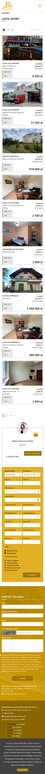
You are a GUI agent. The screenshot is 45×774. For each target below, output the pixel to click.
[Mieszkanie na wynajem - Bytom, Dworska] (22, 243)
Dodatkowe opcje (11, 557)
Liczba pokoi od (10, 505)
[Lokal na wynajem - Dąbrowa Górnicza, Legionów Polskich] (22, 103)
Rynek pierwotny (12, 551)
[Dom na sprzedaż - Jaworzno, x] (22, 289)
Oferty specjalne (12, 563)
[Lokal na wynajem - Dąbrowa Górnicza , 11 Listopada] (22, 382)
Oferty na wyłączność (13, 568)
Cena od (7, 479)
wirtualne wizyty (12, 570)
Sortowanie (35, 29)
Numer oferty (9, 496)
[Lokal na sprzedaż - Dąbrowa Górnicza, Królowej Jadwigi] (22, 336)
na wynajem (16, 724)
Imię (3, 603)
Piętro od (8, 538)
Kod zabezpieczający (10, 629)
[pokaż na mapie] (12, 30)
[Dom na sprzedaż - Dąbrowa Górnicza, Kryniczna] (22, 150)
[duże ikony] (4, 30)
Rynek (7, 547)
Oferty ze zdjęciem (13, 561)
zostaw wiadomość (32, 453)
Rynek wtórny (11, 553)
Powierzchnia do (29, 513)
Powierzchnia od (11, 513)
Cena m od (8, 522)
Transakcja (27, 471)
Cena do (25, 479)
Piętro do (26, 538)
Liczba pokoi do (28, 505)
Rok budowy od (10, 530)
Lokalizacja (9, 488)
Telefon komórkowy (10, 611)
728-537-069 (12, 457)
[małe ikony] (8, 30)
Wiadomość (6, 637)
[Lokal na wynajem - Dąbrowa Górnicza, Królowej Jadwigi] (22, 196)
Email (4, 620)
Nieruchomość (10, 471)
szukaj (30, 574)
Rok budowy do (28, 530)
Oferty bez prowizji (13, 565)
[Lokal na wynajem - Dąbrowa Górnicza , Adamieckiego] (22, 57)
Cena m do (26, 522)
